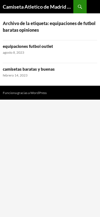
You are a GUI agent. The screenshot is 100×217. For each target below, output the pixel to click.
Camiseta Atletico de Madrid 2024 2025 (38, 7)
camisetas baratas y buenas (29, 68)
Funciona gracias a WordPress (25, 93)
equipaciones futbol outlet (28, 46)
